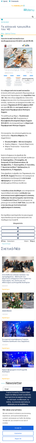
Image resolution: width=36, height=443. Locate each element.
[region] (18, 424)
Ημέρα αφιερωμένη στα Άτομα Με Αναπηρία (14, 371)
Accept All (18, 428)
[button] (29, 10)
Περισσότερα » (6, 289)
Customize (18, 433)
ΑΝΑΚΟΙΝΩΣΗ (7, 311)
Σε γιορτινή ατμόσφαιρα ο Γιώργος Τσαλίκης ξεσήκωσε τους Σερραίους (15, 340)
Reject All (18, 439)
